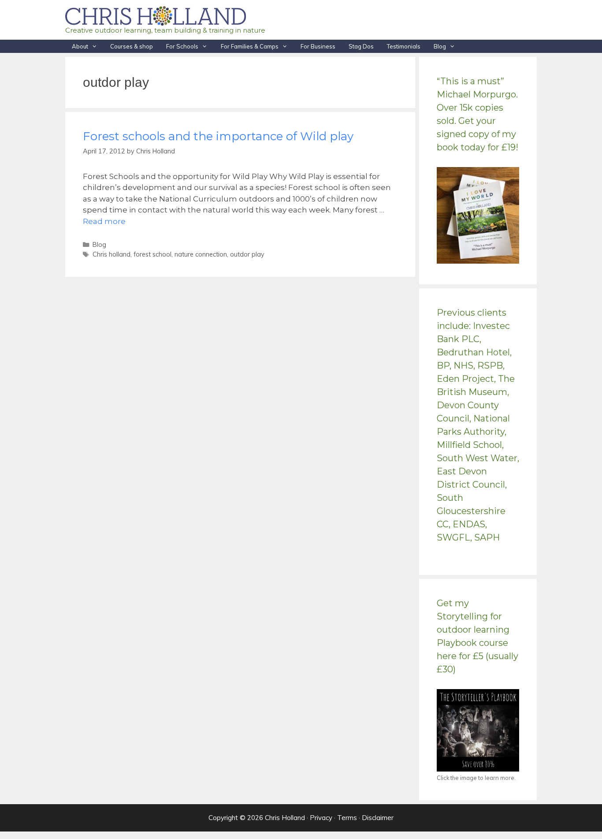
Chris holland (111, 254)
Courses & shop (131, 46)
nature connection (201, 254)
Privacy (321, 817)
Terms (347, 817)
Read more (104, 221)
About (80, 46)
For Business (318, 46)
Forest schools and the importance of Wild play (218, 136)
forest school (152, 254)
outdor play (247, 254)
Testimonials (403, 46)
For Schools (182, 46)
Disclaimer (378, 817)
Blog (440, 46)
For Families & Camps (250, 46)
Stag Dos (361, 46)
